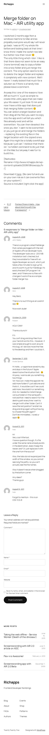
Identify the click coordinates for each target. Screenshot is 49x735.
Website (7, 579)
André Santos (17, 361)
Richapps (9, 4)
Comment (8, 527)
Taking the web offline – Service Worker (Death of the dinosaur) (20, 635)
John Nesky (16, 240)
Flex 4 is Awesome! (14, 656)
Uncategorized (25, 29)
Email (6, 568)
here (19, 174)
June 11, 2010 (42, 647)
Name (6, 557)
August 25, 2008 (18, 237)
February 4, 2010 (39, 656)
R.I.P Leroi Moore (7, 207)
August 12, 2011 (18, 426)
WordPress (41, 730)
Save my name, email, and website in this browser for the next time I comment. (25, 592)
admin (14, 29)
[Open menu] (43, 4)
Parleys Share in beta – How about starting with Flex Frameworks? (27, 207)
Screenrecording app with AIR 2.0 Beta (17, 665)
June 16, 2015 (43, 635)
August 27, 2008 (18, 288)
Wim (14, 291)
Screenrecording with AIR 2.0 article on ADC (19, 647)
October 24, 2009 (19, 317)
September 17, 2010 (19, 358)
